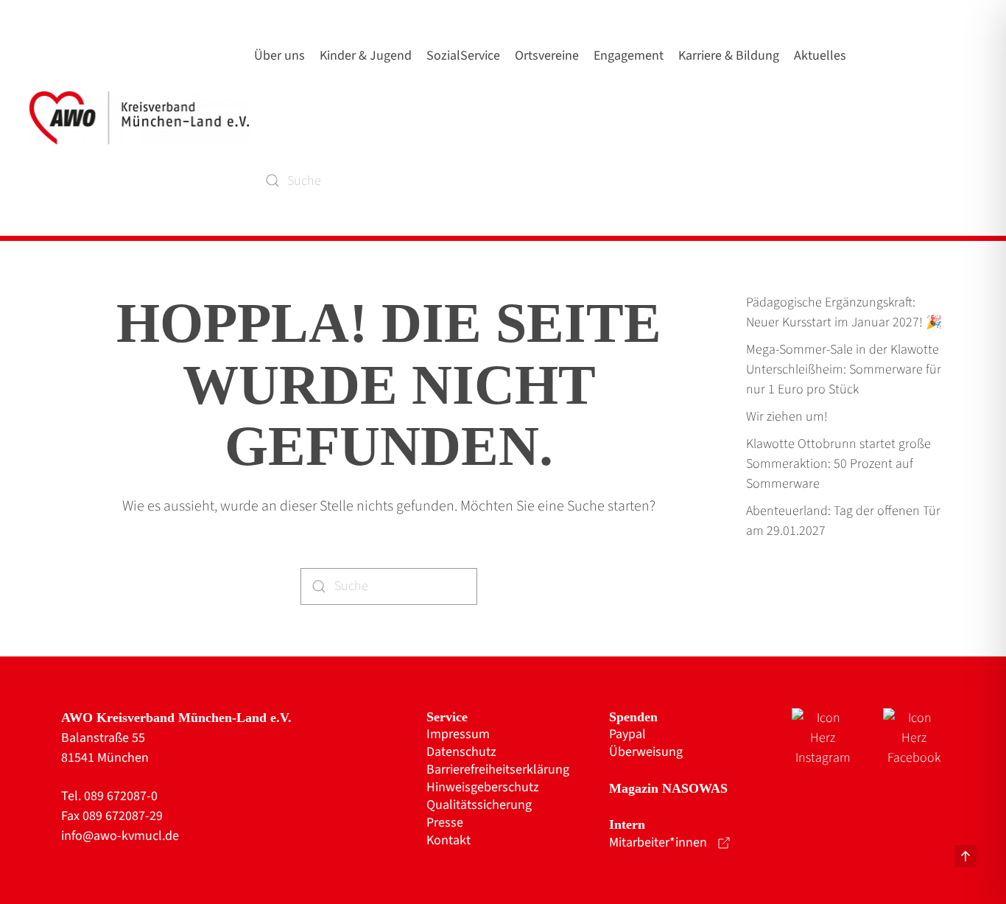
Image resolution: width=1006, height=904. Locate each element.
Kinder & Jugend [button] (366, 55)
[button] (965, 856)
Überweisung (646, 752)
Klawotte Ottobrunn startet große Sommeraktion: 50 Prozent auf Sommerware (838, 464)
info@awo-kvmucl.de (120, 836)
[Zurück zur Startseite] (141, 118)
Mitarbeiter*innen (658, 842)
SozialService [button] (463, 55)
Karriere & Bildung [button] (728, 55)
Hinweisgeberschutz (482, 787)
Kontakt (448, 840)
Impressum (458, 734)
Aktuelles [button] (820, 55)
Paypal (627, 734)
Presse (444, 823)
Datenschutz (461, 752)
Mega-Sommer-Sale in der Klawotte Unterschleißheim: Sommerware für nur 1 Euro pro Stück (843, 369)
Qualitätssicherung (479, 805)
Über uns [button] (279, 55)
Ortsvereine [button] (547, 55)
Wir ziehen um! (787, 416)
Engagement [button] (629, 55)
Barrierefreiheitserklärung (497, 770)
